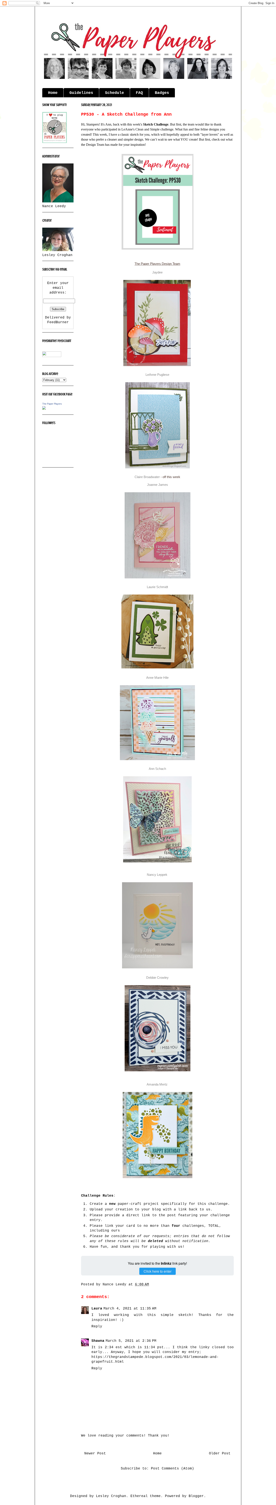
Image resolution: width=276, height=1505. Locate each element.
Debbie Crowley (157, 977)
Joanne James (157, 484)
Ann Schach (157, 768)
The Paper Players (52, 403)
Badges (162, 93)
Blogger (196, 1496)
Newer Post (95, 1453)
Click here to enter (157, 1271)
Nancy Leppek (157, 874)
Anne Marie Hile (157, 677)
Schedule (114, 93)
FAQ (139, 93)
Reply (96, 1326)
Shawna (97, 1341)
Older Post (220, 1453)
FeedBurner (58, 322)
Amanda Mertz (157, 1084)
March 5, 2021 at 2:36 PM (131, 1341)
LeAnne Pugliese (157, 374)
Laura (96, 1309)
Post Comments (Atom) (172, 1469)
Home (53, 93)
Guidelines (81, 93)
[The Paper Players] (44, 409)
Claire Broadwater (147, 477)
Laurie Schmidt (157, 587)
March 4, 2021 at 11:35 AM (130, 1309)
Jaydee (157, 272)
